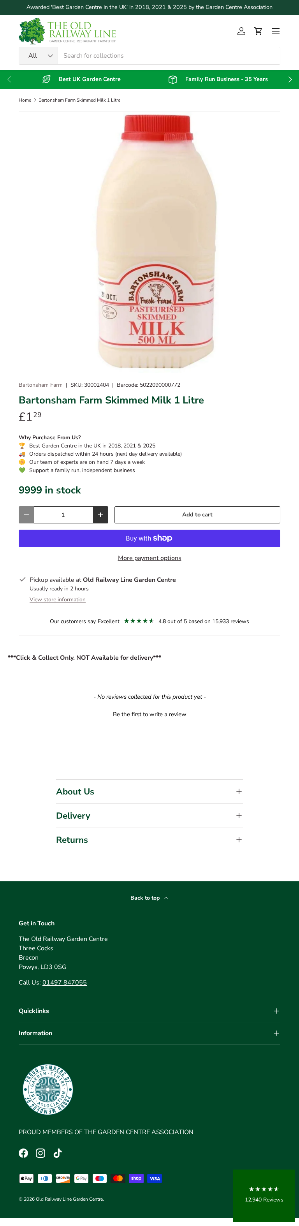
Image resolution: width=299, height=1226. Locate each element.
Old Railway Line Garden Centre (69, 1199)
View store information (58, 599)
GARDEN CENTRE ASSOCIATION (145, 1132)
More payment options (149, 558)
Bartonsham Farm (41, 385)
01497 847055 (64, 982)
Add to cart (197, 514)
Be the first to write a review (149, 714)
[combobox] (149, 55)
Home (25, 100)
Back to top (145, 898)
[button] (258, 31)
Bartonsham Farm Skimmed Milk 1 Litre (79, 100)
